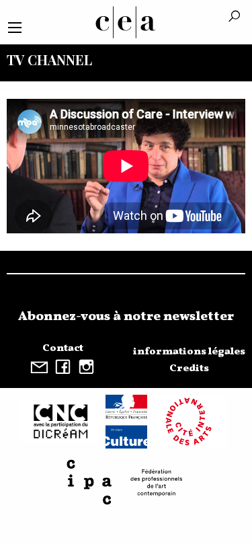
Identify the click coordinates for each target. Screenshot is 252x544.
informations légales (189, 351)
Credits (189, 368)
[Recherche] (234, 17)
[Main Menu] (15, 27)
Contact (62, 348)
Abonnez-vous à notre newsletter (126, 316)
